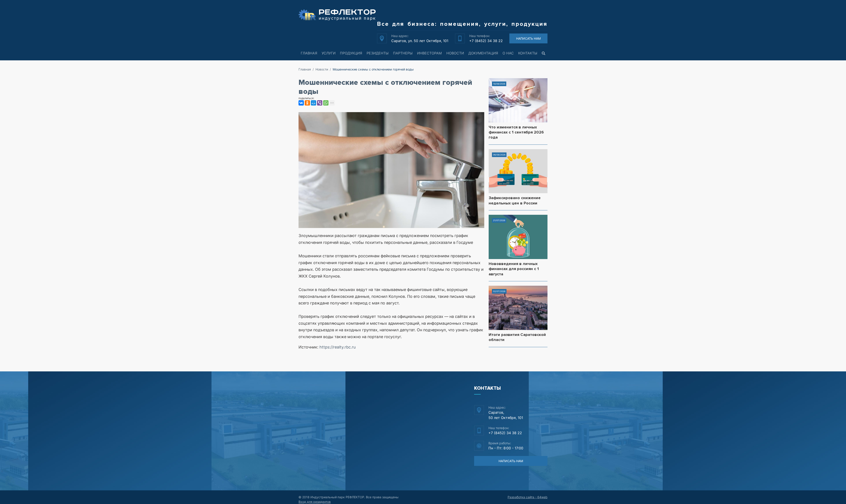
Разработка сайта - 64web (527, 497)
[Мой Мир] (313, 103)
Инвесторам (429, 53)
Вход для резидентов (315, 502)
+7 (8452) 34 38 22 (486, 41)
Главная (309, 53)
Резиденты (378, 53)
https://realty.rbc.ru (337, 347)
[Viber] (319, 103)
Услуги (329, 53)
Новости (455, 53)
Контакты (527, 53)
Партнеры (403, 53)
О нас (508, 53)
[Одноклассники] (307, 103)
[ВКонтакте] (301, 103)
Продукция (351, 53)
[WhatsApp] (325, 103)
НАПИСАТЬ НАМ (528, 38)
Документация (483, 53)
